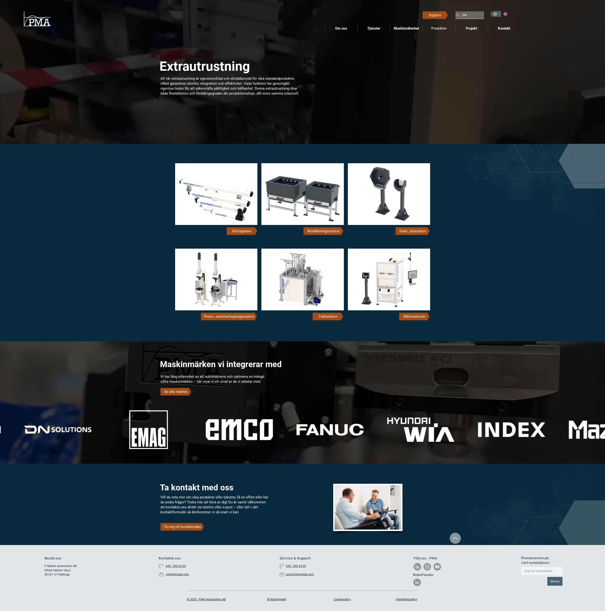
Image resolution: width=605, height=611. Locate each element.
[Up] (455, 538)
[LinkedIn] (417, 567)
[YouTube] (437, 567)
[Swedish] (496, 14)
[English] (506, 14)
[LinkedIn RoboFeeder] (417, 582)
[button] (242, 231)
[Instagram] (427, 567)
